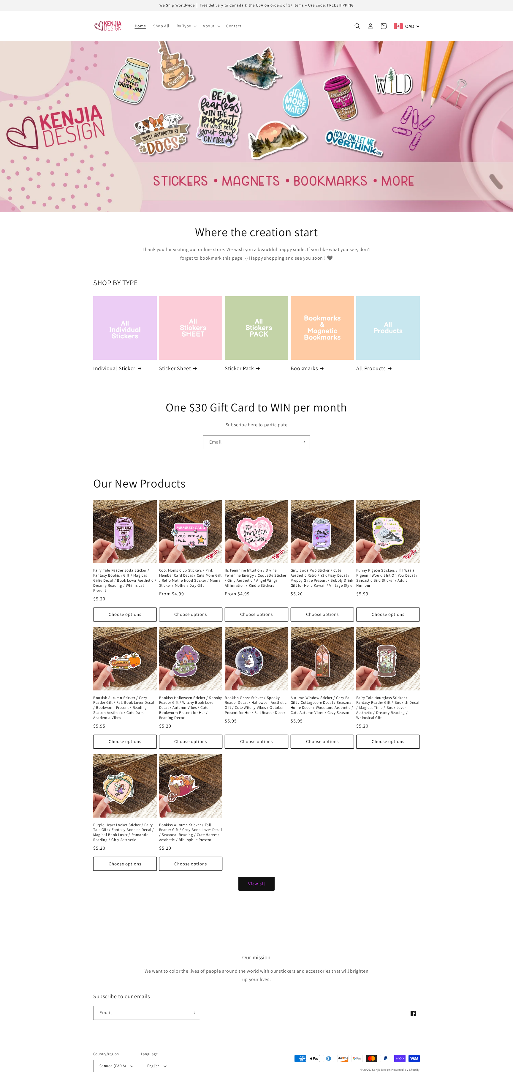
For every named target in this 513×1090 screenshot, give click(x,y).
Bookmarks (304, 368)
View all (256, 883)
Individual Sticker (114, 368)
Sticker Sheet (175, 368)
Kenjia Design (381, 1070)
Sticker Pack (239, 368)
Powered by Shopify (405, 1070)
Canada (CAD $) (112, 1065)
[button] (186, 26)
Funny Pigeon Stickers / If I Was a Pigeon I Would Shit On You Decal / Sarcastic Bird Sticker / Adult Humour (386, 578)
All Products (370, 368)
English (153, 1065)
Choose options (125, 614)
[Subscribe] (303, 442)
